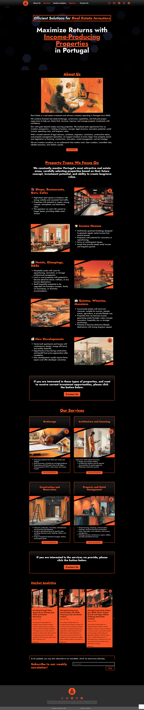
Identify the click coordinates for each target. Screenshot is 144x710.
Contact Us (84, 3)
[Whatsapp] (109, 3)
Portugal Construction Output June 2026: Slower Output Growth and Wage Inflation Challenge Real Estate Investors (99, 614)
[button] (114, 618)
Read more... (36, 642)
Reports (72, 3)
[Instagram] (124, 3)
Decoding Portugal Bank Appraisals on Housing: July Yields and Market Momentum (43, 613)
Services (47, 3)
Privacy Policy (82, 708)
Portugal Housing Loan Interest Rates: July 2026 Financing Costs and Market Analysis (71, 613)
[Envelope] (114, 3)
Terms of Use (88, 708)
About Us (36, 3)
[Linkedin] (119, 3)
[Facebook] (129, 3)
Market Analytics (59, 3)
